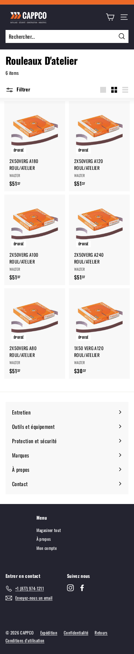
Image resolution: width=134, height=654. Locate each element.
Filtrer (22, 89)
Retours (101, 632)
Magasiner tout (48, 530)
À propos (43, 539)
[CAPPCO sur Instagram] (70, 587)
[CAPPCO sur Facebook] (82, 587)
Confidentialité (76, 632)
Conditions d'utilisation (25, 640)
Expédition (49, 632)
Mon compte (46, 548)
